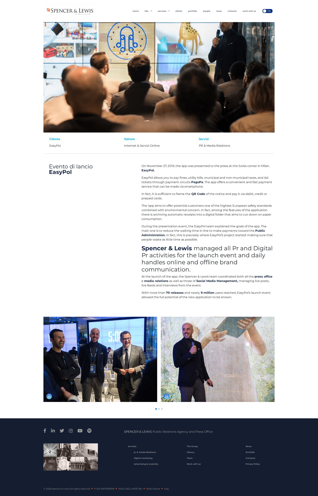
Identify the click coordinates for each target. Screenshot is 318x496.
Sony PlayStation (62, 450)
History (190, 452)
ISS (62, 464)
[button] (156, 409)
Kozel (90, 450)
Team (190, 458)
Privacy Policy (253, 464)
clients (178, 11)
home (136, 11)
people (206, 11)
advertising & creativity (146, 464)
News (249, 446)
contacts (232, 11)
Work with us (194, 464)
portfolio (192, 11)
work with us (249, 11)
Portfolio (250, 452)
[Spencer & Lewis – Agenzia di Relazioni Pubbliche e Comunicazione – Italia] (69, 11)
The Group (192, 446)
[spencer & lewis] (45, 430)
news (219, 11)
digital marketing (143, 458)
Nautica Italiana (76, 464)
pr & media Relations (145, 452)
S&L (147, 11)
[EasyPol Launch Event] (159, 77)
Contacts (250, 458)
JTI (49, 450)
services (162, 11)
